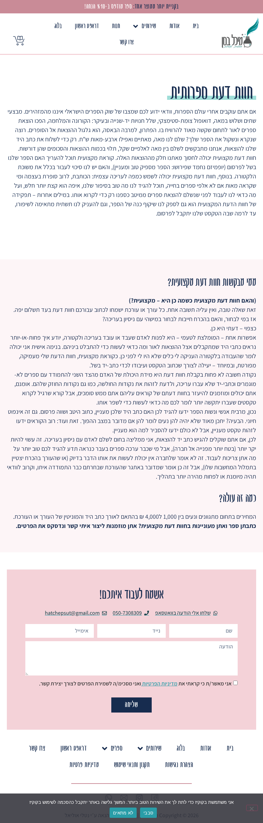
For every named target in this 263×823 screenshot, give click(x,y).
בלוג (58, 26)
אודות (175, 26)
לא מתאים (123, 812)
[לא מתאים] (252, 808)
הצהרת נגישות (179, 765)
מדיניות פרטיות (84, 765)
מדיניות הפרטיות (159, 683)
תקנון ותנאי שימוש (132, 765)
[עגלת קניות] (19, 40)
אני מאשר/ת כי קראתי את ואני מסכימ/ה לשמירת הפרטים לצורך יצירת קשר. (135, 683)
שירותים (149, 26)
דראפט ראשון (87, 26)
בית (196, 26)
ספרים (117, 748)
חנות (116, 26)
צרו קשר (127, 42)
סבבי (148, 812)
